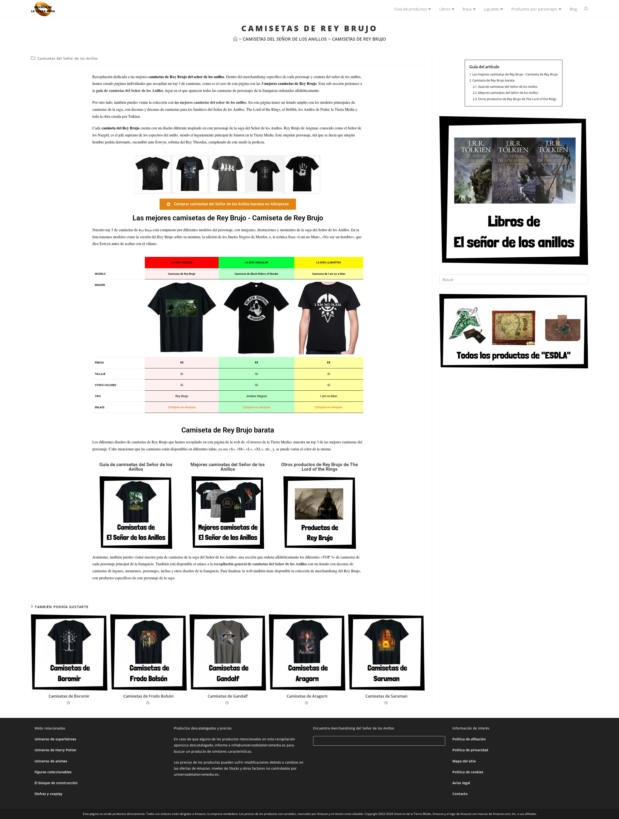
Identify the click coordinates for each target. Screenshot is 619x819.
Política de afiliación (469, 739)
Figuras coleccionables (53, 772)
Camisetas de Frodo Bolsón (148, 696)
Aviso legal (461, 783)
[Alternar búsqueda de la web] (586, 9)
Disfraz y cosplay (48, 793)
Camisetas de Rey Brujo (359, 39)
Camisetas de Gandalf (228, 696)
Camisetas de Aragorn (307, 696)
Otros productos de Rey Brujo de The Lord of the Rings (319, 467)
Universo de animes (51, 761)
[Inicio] (235, 39)
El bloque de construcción (56, 783)
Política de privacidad (470, 750)
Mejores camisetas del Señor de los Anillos (228, 467)
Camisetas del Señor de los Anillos (67, 58)
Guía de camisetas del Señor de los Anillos (135, 467)
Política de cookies (467, 772)
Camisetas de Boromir (69, 696)
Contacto (460, 793)
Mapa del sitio (464, 761)
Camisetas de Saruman (386, 696)
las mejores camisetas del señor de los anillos (210, 102)
